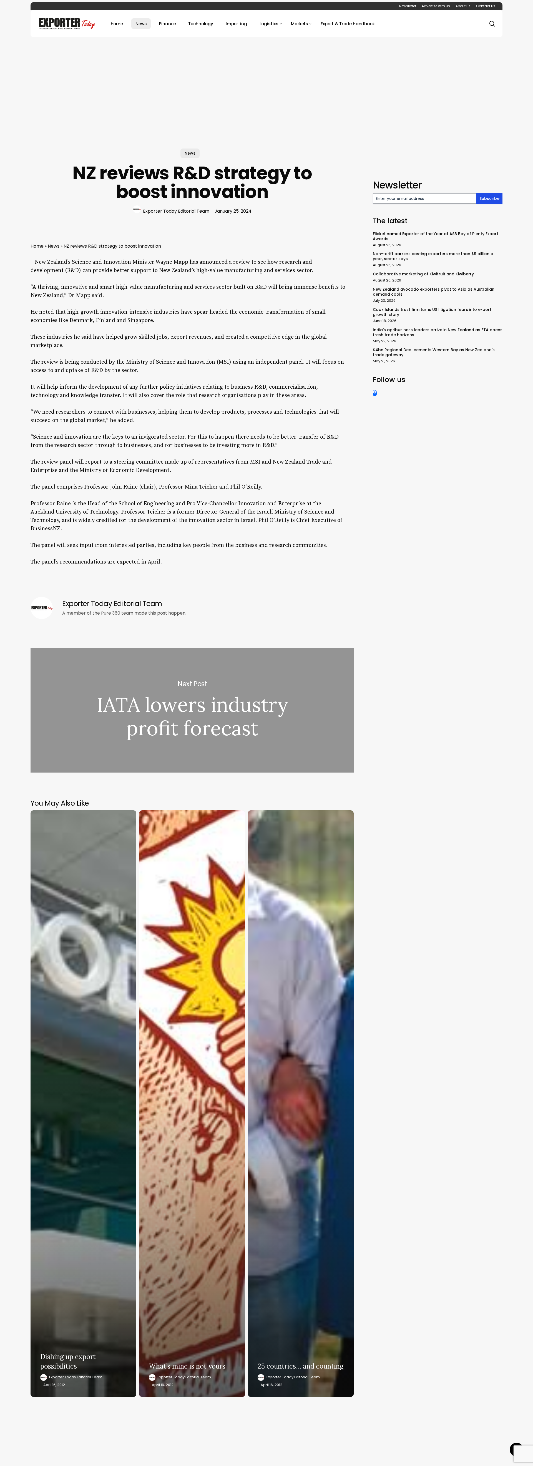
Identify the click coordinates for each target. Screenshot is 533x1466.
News (190, 153)
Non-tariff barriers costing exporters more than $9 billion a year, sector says (433, 256)
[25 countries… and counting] (301, 1103)
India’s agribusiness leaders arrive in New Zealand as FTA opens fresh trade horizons (437, 332)
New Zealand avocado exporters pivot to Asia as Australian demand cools (433, 292)
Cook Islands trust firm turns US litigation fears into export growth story (432, 312)
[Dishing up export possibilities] (83, 1103)
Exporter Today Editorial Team (176, 211)
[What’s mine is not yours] (192, 1103)
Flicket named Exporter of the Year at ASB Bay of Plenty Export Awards (435, 236)
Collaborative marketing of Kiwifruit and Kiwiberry (423, 273)
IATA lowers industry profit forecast (192, 710)
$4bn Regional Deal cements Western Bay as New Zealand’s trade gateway (434, 352)
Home (37, 246)
